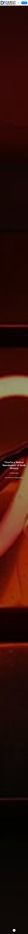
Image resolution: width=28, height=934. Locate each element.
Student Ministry (19, 477)
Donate (24, 3)
